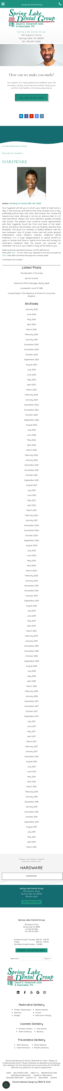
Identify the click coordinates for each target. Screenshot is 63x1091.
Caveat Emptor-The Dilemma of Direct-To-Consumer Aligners (31, 294)
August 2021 (31, 485)
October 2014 (31, 817)
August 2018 (31, 666)
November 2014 (32, 812)
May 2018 (31, 676)
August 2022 (31, 425)
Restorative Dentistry (21, 1075)
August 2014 (31, 827)
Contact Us (31, 1078)
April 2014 (31, 842)
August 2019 (31, 606)
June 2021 (31, 495)
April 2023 (31, 384)
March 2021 (31, 510)
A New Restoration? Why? (15, 146)
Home (8, 1073)
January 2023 (31, 400)
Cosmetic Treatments (43, 1075)
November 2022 (31, 410)
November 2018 (31, 651)
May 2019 (31, 621)
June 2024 (31, 314)
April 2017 (31, 736)
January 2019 (31, 641)
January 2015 (31, 806)
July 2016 (31, 766)
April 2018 (31, 681)
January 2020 (31, 580)
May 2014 (31, 837)
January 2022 (31, 460)
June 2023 (31, 374)
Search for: (15, 958)
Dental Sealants (40, 1045)
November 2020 (31, 530)
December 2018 (31, 646)
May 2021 (31, 500)
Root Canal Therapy (43, 1015)
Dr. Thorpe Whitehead (27, 1063)
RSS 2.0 (5, 255)
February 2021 (31, 515)
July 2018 (31, 671)
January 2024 (31, 339)
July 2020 (31, 550)
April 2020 (31, 565)
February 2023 (31, 394)
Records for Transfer (11, 153)
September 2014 (31, 822)
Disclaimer (43, 1078)
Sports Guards (31, 278)
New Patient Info (20, 1073)
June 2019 (31, 616)
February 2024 (31, 334)
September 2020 (31, 540)
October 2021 (31, 475)
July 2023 (31, 369)
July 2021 (31, 490)
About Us (35, 1073)
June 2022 (31, 435)
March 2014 (31, 847)
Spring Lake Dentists (13, 1061)
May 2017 (31, 731)
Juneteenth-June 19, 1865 (31, 288)
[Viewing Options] (6, 1085)
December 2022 (31, 405)
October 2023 (31, 354)
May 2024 (31, 319)
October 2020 (31, 535)
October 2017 (31, 711)
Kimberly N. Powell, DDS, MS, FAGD (25, 203)
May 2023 (31, 379)
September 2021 (31, 480)
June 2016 (31, 771)
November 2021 (32, 470)
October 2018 (31, 656)
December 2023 (31, 344)
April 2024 (31, 324)
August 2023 (31, 364)
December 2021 (32, 465)
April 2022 (31, 445)
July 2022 (31, 430)
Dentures (17, 1013)
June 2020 (31, 555)
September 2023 (31, 359)
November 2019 (31, 590)
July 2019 (31, 611)
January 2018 (31, 696)
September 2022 (31, 420)
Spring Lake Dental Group (31, 32)
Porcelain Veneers (25, 1029)
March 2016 (31, 786)
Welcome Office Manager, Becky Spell (31, 283)
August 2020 (31, 545)
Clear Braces (41, 1029)
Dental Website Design (23, 1082)
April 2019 (31, 626)
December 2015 (32, 802)
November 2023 (31, 349)
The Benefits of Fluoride (32, 273)
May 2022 (31, 440)
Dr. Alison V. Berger (47, 1061)
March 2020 (31, 570)
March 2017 (31, 741)
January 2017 (31, 751)
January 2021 (31, 520)
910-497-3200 (34, 41)
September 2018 (31, 661)
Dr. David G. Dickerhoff (30, 1061)
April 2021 (31, 505)
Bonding (40, 1032)
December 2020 (31, 525)
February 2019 (31, 636)
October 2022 (31, 415)
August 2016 (31, 761)
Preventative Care (49, 1073)
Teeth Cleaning (22, 1045)
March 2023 (31, 390)
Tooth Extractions (23, 1048)
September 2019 (31, 600)
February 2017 (31, 746)
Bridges (17, 1015)
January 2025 (31, 309)
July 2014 (31, 832)
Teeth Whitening (25, 1032)
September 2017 (31, 716)
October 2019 (31, 596)
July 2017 (31, 721)
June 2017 (31, 726)
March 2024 (31, 329)
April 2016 (31, 781)
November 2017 (32, 706)
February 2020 (31, 575)
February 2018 (31, 691)
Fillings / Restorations (22, 1010)
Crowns (38, 1013)
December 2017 (32, 701)
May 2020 (31, 560)
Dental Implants (41, 1010)
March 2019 (32, 631)
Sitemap (53, 1078)
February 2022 (31, 455)
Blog (13, 253)
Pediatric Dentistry (41, 1048)
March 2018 (32, 686)
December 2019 (31, 585)
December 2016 (32, 756)
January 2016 (31, 796)
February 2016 (31, 791)
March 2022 (31, 450)
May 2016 (31, 776)
